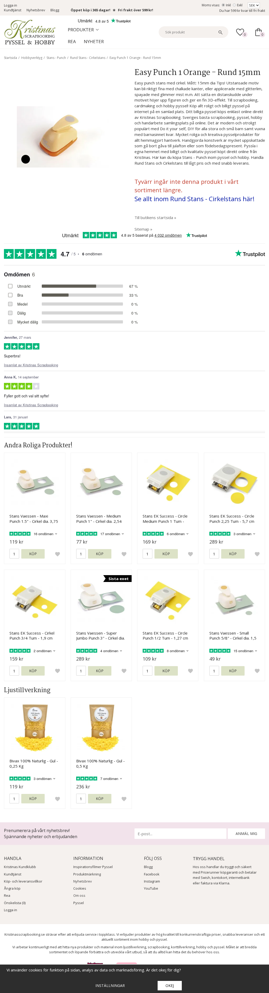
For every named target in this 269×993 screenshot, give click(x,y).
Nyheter (94, 41)
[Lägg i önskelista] (57, 554)
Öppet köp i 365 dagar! (90, 10)
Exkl (239, 5)
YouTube (151, 888)
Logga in (10, 5)
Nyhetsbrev (36, 10)
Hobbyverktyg (31, 57)
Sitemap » (143, 229)
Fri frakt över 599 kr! (135, 10)
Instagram (152, 881)
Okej (169, 985)
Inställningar (110, 985)
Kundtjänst (12, 10)
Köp (33, 553)
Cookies (79, 888)
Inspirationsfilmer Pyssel (93, 866)
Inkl (228, 5)
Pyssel (78, 902)
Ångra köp (12, 888)
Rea (72, 41)
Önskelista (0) (14, 902)
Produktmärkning (87, 874)
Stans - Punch (56, 57)
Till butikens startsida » (155, 217)
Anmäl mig (246, 833)
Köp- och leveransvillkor (23, 881)
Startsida (10, 57)
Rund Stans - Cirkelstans (87, 57)
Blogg (54, 10)
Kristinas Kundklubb (20, 866)
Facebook (151, 874)
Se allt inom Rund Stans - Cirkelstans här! (194, 198)
